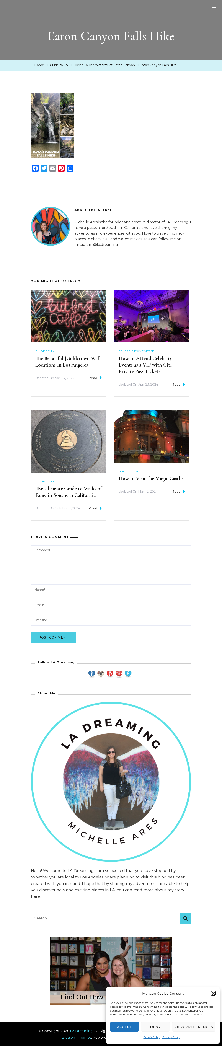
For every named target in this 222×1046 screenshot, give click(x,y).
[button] (213, 993)
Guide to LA (59, 65)
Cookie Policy (152, 1037)
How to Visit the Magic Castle (151, 478)
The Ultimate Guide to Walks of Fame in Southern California (68, 492)
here (35, 896)
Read (92, 378)
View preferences (193, 1027)
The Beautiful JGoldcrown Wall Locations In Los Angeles (68, 361)
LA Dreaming (81, 1031)
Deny (155, 1027)
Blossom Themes (76, 1037)
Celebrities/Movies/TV (137, 351)
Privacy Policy (171, 1037)
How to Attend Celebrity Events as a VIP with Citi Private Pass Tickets (145, 365)
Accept (124, 1027)
